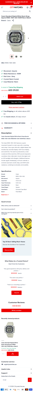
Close (31, 2)
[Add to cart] (13, 354)
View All (16, 293)
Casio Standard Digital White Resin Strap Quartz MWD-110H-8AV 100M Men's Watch (9, 344)
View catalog (2, 7)
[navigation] (12, 56)
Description (6, 133)
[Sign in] (27, 7)
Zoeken (30, 11)
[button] (28, 38)
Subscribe (30, 380)
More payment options (16, 107)
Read (4, 194)
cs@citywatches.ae (10, 364)
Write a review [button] (16, 310)
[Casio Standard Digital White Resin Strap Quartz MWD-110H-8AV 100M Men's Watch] (10, 329)
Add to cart (19, 96)
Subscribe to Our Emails (8, 376)
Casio (9, 20)
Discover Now (9, 250)
